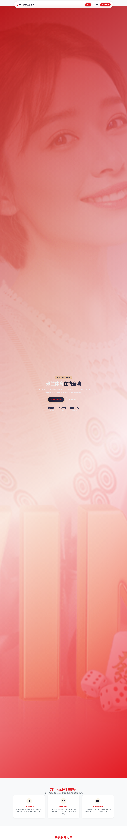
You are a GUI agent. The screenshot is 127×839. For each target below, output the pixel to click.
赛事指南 (95, 4)
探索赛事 (106, 4)
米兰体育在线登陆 (26, 4)
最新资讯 (73, 399)
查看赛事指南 (57, 399)
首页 (88, 4)
